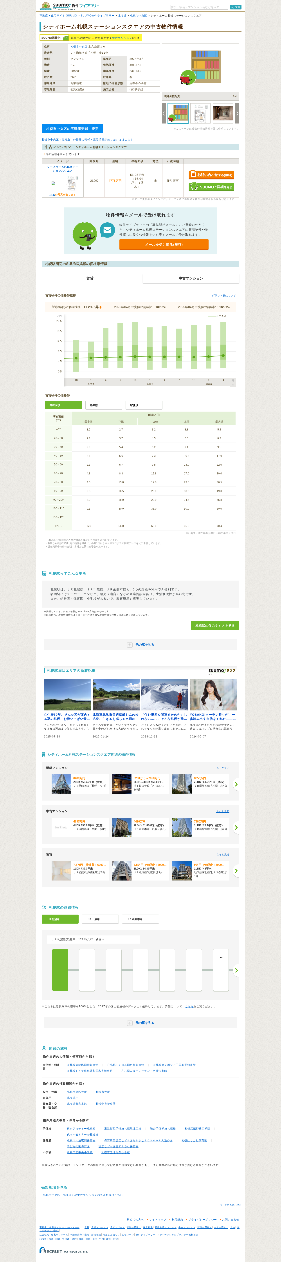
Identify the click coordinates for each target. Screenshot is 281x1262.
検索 (237, 7)
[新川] (140, 970)
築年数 (94, 405)
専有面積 (55, 405)
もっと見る (222, 768)
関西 (88, 1239)
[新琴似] (167, 970)
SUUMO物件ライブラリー (97, 15)
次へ (236, 970)
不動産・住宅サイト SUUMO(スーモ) (60, 1227)
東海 (81, 1239)
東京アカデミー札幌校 (81, 1128)
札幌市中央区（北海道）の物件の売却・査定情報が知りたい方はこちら (87, 139)
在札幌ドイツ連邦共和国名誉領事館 (90, 1070)
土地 (232, 1227)
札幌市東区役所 (77, 1091)
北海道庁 (72, 1097)
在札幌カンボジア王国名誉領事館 (174, 1064)
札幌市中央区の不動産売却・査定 (72, 129)
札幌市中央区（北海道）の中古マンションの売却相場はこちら (83, 1195)
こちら (189, 1006)
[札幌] (60, 970)
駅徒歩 (134, 405)
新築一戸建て (204, 1227)
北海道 (122, 15)
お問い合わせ (230, 1219)
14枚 (52, 194)
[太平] (194, 970)
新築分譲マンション (166, 1227)
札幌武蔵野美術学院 (197, 1128)
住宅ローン (128, 1234)
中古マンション (122, 38)
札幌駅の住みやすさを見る (215, 625)
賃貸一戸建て (134, 1227)
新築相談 (96, 1234)
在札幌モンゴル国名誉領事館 (125, 1064)
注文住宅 (44, 1234)
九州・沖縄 (112, 1239)
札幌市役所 (103, 1091)
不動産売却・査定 (79, 1234)
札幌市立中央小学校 (80, 1152)
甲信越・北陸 (69, 1239)
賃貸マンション (99, 1227)
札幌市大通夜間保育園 (81, 1140)
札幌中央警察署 (106, 1103)
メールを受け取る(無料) (164, 244)
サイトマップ (157, 1219)
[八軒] (113, 970)
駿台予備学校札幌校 (163, 1128)
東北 (51, 1239)
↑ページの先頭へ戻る (229, 1205)
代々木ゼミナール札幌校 (82, 1134)
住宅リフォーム (59, 1234)
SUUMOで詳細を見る (211, 186)
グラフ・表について (224, 295)
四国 (94, 1239)
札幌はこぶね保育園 (194, 1140)
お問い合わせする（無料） (211, 175)
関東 (58, 1239)
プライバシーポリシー (202, 1219)
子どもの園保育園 (78, 1146)
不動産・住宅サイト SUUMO (58, 15)
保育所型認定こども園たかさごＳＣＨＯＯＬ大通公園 (138, 1140)
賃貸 (87, 1227)
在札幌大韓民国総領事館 (82, 1064)
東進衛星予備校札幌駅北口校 (122, 1128)
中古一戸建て (221, 1227)
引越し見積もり (111, 1234)
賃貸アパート (117, 1227)
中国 (101, 1239)
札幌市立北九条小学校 (115, 1152)
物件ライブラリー (145, 1234)
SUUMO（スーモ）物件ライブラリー (69, 6)
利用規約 (177, 1219)
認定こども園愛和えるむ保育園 (119, 1146)
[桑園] (87, 970)
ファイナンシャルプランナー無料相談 (177, 1234)
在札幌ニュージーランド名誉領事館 (144, 1070)
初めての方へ (135, 1219)
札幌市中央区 (138, 15)
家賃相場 (148, 1227)
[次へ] (236, 784)
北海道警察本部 (77, 1103)
